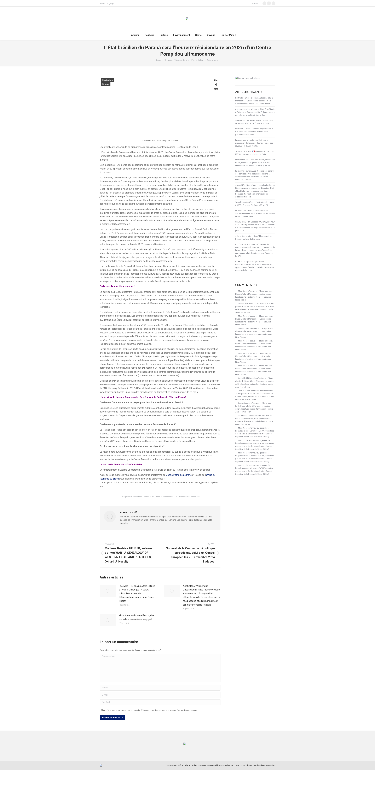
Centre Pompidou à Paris (179, 475)
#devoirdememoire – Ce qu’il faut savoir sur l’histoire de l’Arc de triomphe (253, 237)
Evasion (105, 84)
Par (156, 497)
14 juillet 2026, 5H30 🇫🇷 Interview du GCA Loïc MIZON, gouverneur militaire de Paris (254, 152)
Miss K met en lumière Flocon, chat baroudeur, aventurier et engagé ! (137, 617)
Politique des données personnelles (260, 765)
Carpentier (242, 403)
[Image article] (108, 591)
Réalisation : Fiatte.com (234, 765)
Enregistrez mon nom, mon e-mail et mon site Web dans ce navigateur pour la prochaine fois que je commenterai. (150, 710)
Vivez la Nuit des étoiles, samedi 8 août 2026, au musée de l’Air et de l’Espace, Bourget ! (254, 121)
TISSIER (241, 328)
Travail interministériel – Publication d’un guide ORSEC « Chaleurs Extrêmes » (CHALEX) (254, 203)
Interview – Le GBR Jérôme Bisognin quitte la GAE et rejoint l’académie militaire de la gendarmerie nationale (254, 132)
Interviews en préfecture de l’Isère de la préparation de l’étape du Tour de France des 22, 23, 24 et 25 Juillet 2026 (254, 143)
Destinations (107, 80)
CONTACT (255, 3)
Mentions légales (215, 765)
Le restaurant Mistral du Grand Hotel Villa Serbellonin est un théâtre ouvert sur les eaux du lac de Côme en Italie (255, 213)
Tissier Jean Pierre (245, 303)
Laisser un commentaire (189, 497)
